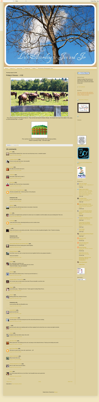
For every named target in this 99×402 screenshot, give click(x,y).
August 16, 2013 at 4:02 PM (15, 352)
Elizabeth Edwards (14, 251)
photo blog (19, 68)
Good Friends (81, 230)
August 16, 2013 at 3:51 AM (15, 267)
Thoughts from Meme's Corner (85, 217)
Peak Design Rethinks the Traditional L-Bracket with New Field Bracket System (86, 206)
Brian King (12, 182)
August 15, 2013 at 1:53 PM (15, 162)
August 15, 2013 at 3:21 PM (15, 170)
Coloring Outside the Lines (15, 363)
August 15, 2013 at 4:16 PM (15, 185)
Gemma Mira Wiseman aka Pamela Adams (19, 243)
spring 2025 (81, 214)
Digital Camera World (83, 189)
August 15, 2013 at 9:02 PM (15, 224)
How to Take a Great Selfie (84, 254)
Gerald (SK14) (13, 310)
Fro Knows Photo (82, 198)
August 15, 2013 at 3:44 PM (15, 178)
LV (10, 325)
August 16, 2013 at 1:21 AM (15, 231)
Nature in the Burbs (14, 356)
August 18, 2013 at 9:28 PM (15, 376)
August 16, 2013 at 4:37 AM (15, 275)
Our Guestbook (82, 86)
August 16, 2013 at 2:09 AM (15, 239)
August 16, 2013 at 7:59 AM (15, 329)
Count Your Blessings (83, 242)
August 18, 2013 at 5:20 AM (15, 367)
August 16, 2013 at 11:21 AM (16, 336)
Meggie (11, 287)
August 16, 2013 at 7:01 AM (15, 313)
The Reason (81, 239)
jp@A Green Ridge (14, 348)
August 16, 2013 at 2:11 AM (15, 247)
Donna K (11, 294)
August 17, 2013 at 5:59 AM (15, 359)
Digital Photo (82, 264)
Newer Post (9, 381)
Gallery (34, 68)
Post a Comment (11, 378)
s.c (10, 228)
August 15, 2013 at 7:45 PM (15, 201)
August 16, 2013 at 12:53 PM (16, 344)
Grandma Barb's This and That (16, 279)
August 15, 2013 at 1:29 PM (15, 155)
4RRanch (12, 205)
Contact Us (27, 68)
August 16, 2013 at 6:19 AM (15, 306)
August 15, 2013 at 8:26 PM (15, 216)
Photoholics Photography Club (45, 68)
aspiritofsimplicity (14, 317)
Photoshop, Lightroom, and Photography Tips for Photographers (85, 259)
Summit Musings (82, 247)
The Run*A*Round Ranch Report (86, 233)
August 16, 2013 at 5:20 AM (15, 283)
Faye (11, 213)
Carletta (11, 167)
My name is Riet (13, 340)
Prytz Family (81, 229)
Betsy (11, 371)
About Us (12, 68)
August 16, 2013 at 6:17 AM (15, 298)
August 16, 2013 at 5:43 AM (15, 290)
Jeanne (11, 333)
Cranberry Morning (14, 159)
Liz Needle (12, 220)
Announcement (82, 234)
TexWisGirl (12, 174)
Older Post (70, 381)
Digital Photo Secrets (83, 253)
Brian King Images (83, 262)
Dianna (11, 261)
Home (6, 68)
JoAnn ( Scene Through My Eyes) (17, 190)
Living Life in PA (82, 238)
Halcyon (11, 271)
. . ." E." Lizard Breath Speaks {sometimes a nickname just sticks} (85, 212)
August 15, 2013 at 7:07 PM (15, 193)
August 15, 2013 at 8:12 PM (15, 208)
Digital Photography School (85, 204)
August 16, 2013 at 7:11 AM (15, 321)
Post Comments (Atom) (17, 383)
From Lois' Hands (83, 183)
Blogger (56, 392)
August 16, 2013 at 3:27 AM (15, 257)
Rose (11, 151)
